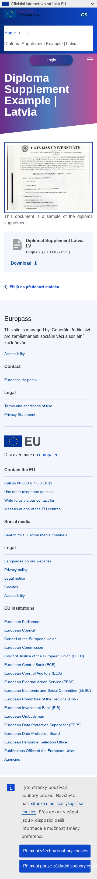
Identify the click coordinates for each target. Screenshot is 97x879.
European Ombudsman (24, 716)
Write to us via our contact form (31, 500)
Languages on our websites (27, 561)
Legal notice (14, 578)
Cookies (11, 587)
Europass (17, 318)
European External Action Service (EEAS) (39, 682)
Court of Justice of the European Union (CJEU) (44, 656)
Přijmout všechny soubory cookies (55, 851)
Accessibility (14, 354)
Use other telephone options (28, 492)
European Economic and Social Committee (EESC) (47, 690)
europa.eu (48, 454)
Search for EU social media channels (35, 535)
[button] (48, 177)
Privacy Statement (19, 414)
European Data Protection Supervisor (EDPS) (43, 725)
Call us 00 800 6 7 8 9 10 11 (28, 483)
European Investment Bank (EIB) (32, 708)
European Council (19, 630)
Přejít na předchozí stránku (34, 287)
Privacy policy (15, 570)
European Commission (23, 647)
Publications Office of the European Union (39, 751)
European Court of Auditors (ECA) (33, 673)
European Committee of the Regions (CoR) (41, 699)
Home (10, 33)
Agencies (12, 759)
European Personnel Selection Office (35, 742)
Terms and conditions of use (28, 406)
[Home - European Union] (41, 17)
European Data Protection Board (32, 733)
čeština (85, 17)
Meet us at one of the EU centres (32, 509)
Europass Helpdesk (20, 380)
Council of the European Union (30, 639)
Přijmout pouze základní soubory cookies (57, 866)
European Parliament (22, 621)
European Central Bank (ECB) (30, 664)
